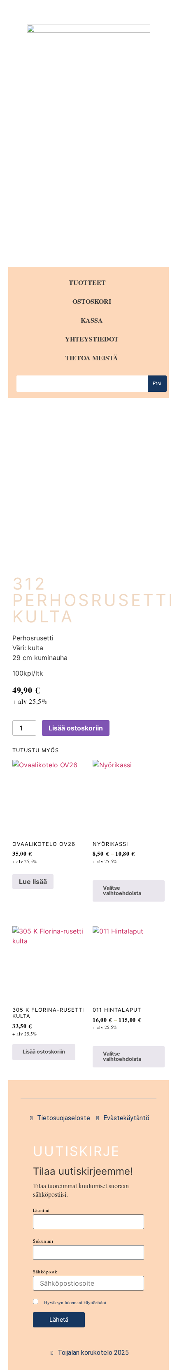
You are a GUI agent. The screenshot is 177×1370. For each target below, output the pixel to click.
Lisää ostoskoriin (76, 728)
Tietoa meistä (91, 357)
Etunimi (41, 1210)
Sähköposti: (45, 1271)
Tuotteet (87, 282)
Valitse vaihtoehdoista (122, 890)
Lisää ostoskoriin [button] (44, 1052)
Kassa (92, 320)
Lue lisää (33, 881)
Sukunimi (43, 1241)
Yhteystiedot (92, 339)
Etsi (157, 383)
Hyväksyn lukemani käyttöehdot (75, 1302)
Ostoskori (91, 301)
